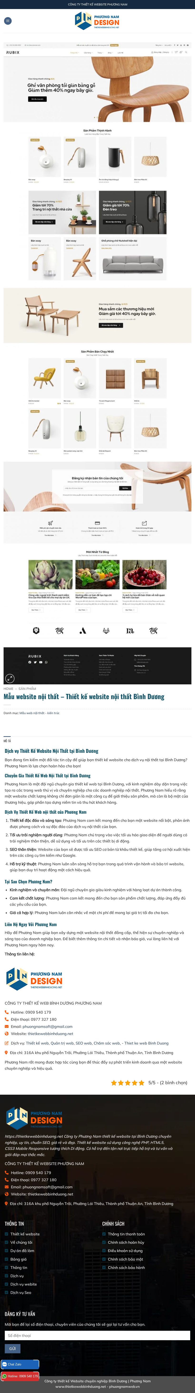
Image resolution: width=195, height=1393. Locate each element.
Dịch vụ (17, 1275)
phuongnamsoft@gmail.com (48, 1026)
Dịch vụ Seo (20, 1292)
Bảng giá (19, 1259)
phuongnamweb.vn (124, 1386)
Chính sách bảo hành (126, 1267)
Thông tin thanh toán (126, 1234)
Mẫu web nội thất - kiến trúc (39, 713)
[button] (8, 21)
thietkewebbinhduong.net (50, 1033)
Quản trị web (62, 1043)
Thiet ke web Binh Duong (146, 1043)
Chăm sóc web (107, 1043)
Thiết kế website (25, 1234)
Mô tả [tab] (7, 741)
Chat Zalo (14, 1364)
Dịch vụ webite (23, 1284)
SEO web (84, 1043)
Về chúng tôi (21, 1242)
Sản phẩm (27, 689)
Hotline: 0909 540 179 (23, 1376)
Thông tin (18, 1267)
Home (8, 689)
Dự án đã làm (22, 1250)
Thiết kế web (37, 1043)
